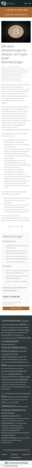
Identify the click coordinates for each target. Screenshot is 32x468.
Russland (22, 428)
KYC (14, 423)
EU (12, 399)
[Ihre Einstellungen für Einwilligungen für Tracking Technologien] (3, 466)
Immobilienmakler (7, 354)
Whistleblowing (5, 440)
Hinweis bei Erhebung (10, 466)
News (4, 365)
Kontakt (4, 454)
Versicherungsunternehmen (7, 382)
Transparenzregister (23, 377)
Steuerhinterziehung (7, 433)
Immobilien (26, 418)
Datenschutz (26, 454)
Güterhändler (23, 351)
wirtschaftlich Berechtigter (15, 440)
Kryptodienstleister (22, 359)
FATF (11, 335)
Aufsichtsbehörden (10, 320)
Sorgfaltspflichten (15, 374)
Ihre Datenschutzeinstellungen (17, 463)
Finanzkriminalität (23, 338)
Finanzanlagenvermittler (18, 335)
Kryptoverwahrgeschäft (6, 362)
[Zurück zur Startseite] (8, 3)
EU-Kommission (21, 332)
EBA (2, 332)
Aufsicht (3, 393)
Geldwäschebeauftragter (8, 344)
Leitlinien (17, 423)
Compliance (4, 330)
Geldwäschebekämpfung (13, 347)
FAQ (26, 399)
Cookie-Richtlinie (16, 457)
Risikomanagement (18, 371)
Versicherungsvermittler (20, 382)
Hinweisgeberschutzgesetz (7, 418)
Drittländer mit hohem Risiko (19, 330)
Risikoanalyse (5, 371)
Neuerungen (23, 423)
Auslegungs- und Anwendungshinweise (18, 393)
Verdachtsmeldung (9, 379)
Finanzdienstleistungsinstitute (8, 338)
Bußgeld (26, 327)
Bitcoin (27, 324)
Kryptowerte (20, 420)
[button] (27, 3)
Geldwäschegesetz (9, 351)
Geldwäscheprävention (10, 416)
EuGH (23, 399)
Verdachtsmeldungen (9, 438)
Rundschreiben (15, 428)
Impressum (14, 454)
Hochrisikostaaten (19, 418)
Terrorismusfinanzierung (9, 377)
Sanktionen (4, 374)
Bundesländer (20, 397)
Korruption (3, 420)
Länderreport (26, 362)
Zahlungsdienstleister (6, 442)
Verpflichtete (23, 379)
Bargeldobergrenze (12, 397)
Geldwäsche (12, 341)
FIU (2, 341)
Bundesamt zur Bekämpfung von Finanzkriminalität (12, 327)
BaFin (23, 324)
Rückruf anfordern (16, 308)
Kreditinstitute (12, 359)
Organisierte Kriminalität (15, 366)
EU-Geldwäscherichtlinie (10, 332)
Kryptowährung (17, 362)
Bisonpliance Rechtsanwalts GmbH (19, 450)
